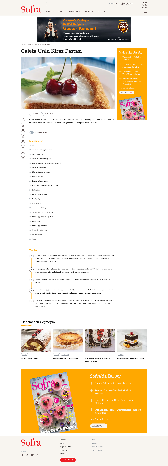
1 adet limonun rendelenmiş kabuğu (45, 186)
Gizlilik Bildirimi (98, 447)
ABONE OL (125, 92)
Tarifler (63, 440)
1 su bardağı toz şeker (40, 194)
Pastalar (30, 44)
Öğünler (23, 44)
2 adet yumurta (37, 154)
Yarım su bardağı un (39, 168)
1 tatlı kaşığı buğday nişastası (42, 217)
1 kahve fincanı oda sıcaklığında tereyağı (46, 163)
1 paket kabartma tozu (40, 181)
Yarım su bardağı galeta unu (42, 150)
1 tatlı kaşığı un (37, 221)
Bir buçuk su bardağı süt (40, 208)
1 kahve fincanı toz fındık (41, 172)
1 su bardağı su (37, 199)
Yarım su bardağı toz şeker (41, 159)
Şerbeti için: (36, 190)
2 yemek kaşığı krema (40, 230)
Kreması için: (36, 203)
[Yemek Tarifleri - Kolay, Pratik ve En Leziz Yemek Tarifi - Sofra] (31, 9)
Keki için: (35, 145)
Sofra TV (63, 454)
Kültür (62, 443)
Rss (93, 440)
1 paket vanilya (37, 177)
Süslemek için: (37, 235)
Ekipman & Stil (65, 447)
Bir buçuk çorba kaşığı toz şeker (43, 212)
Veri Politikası (97, 450)
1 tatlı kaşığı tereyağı (39, 226)
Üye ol (131, 3)
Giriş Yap (126, 3)
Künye (94, 443)
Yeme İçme (64, 450)
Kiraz (34, 239)
